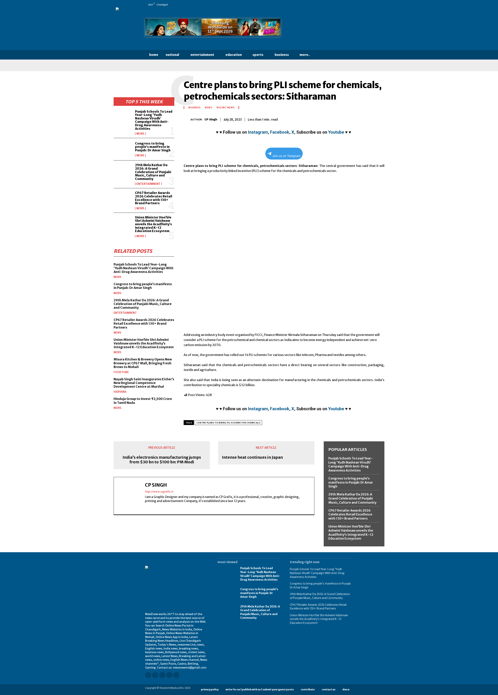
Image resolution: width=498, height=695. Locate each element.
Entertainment (148, 183)
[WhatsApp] (351, 4)
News (140, 133)
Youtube (336, 132)
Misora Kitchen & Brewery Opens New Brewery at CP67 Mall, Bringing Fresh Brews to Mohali (143, 363)
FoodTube (121, 372)
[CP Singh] (187, 119)
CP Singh (210, 119)
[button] (321, 55)
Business (194, 107)
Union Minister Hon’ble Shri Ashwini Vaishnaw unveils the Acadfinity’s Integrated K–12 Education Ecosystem (153, 224)
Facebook (279, 132)
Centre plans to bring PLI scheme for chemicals (228, 422)
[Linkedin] (329, 4)
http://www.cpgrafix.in (159, 491)
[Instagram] (324, 4)
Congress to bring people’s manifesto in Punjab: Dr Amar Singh (152, 146)
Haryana (120, 391)
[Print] (362, 119)
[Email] (353, 119)
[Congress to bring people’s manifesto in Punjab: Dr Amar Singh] (123, 149)
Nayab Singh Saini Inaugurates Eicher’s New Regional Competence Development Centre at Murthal (144, 382)
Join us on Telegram (286, 156)
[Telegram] (371, 119)
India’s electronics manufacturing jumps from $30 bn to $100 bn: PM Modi (162, 459)
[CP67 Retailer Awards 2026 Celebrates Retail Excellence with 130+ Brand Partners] (123, 199)
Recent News (225, 107)
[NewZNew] (321, 28)
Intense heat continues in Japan (252, 457)
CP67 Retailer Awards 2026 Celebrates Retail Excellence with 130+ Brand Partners (153, 198)
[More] (380, 119)
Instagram (258, 132)
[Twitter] (345, 4)
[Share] (340, 4)
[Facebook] (318, 4)
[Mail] (335, 4)
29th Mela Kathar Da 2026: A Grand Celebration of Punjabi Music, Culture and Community (153, 172)
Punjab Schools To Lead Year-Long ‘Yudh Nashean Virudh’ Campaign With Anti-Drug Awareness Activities (153, 120)
